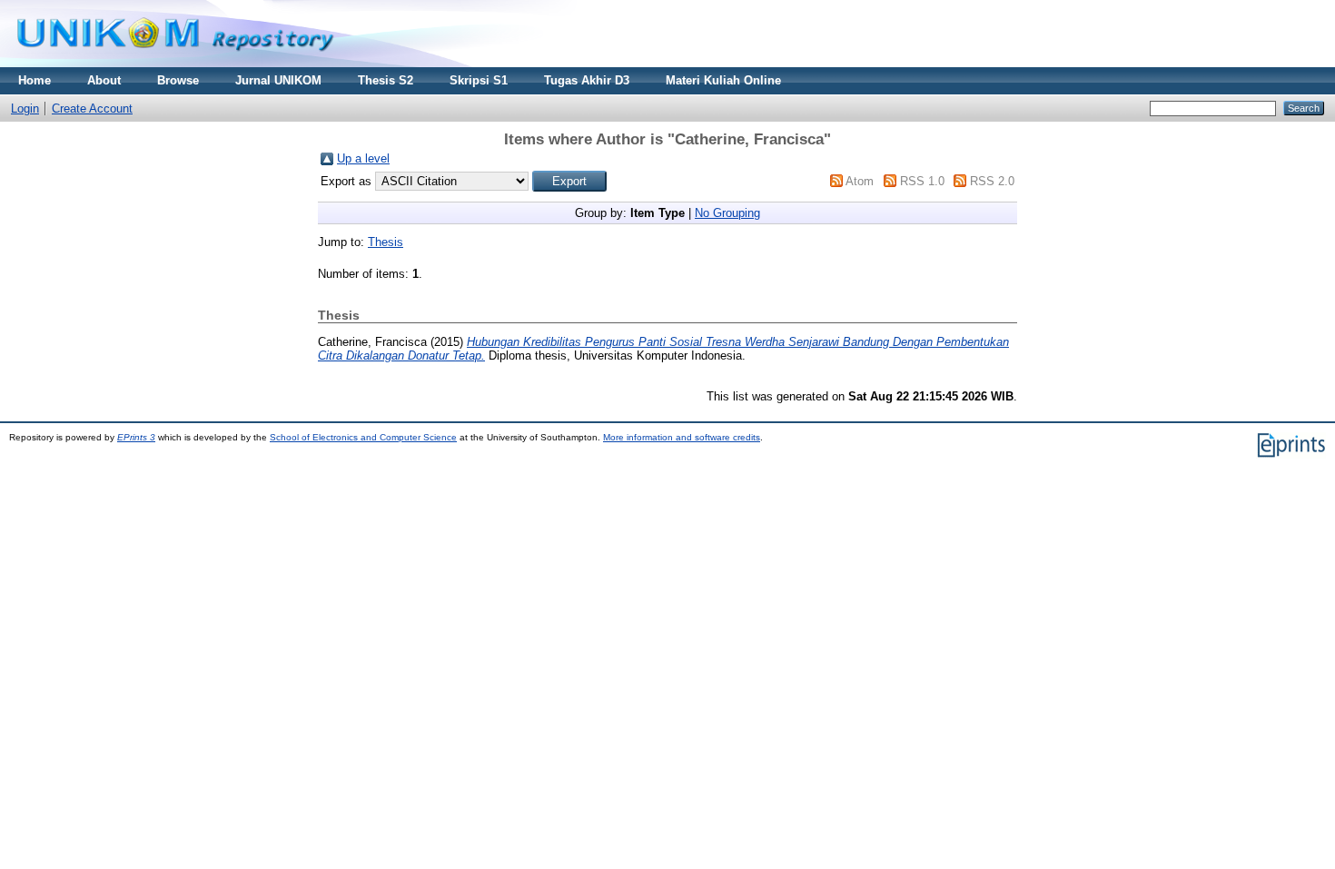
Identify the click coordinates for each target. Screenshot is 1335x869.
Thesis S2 (385, 80)
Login (25, 108)
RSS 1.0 (922, 181)
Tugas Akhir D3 (586, 80)
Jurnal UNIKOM (278, 80)
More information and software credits (681, 437)
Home (34, 80)
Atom (860, 181)
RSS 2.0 (992, 181)
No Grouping (727, 213)
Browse (178, 80)
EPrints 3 (136, 437)
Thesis (385, 242)
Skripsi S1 (479, 80)
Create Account (92, 108)
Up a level (363, 158)
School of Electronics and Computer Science (363, 437)
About (104, 80)
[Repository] (175, 63)
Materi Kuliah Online (723, 80)
